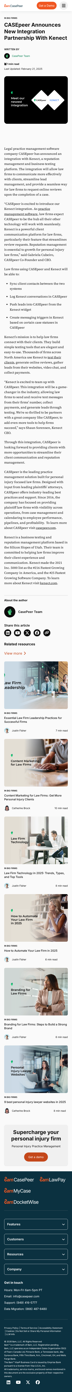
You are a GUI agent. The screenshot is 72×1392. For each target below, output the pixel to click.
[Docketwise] (21, 1202)
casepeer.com (46, 528)
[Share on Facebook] (37, 632)
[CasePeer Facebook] (38, 1382)
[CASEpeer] (19, 1179)
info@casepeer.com (26, 1296)
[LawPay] (53, 1179)
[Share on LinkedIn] (7, 632)
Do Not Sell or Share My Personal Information (38, 1331)
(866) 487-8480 (36, 1309)
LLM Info (10, 1334)
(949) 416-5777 (26, 1302)
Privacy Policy (11, 1328)
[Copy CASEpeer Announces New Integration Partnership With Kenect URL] (46, 632)
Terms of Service (28, 1328)
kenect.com (48, 583)
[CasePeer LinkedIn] (8, 1382)
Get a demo (36, 1157)
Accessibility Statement (51, 1328)
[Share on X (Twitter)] (27, 632)
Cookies (10, 1331)
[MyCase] (17, 1191)
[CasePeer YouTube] (17, 632)
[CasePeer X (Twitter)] (28, 1382)
